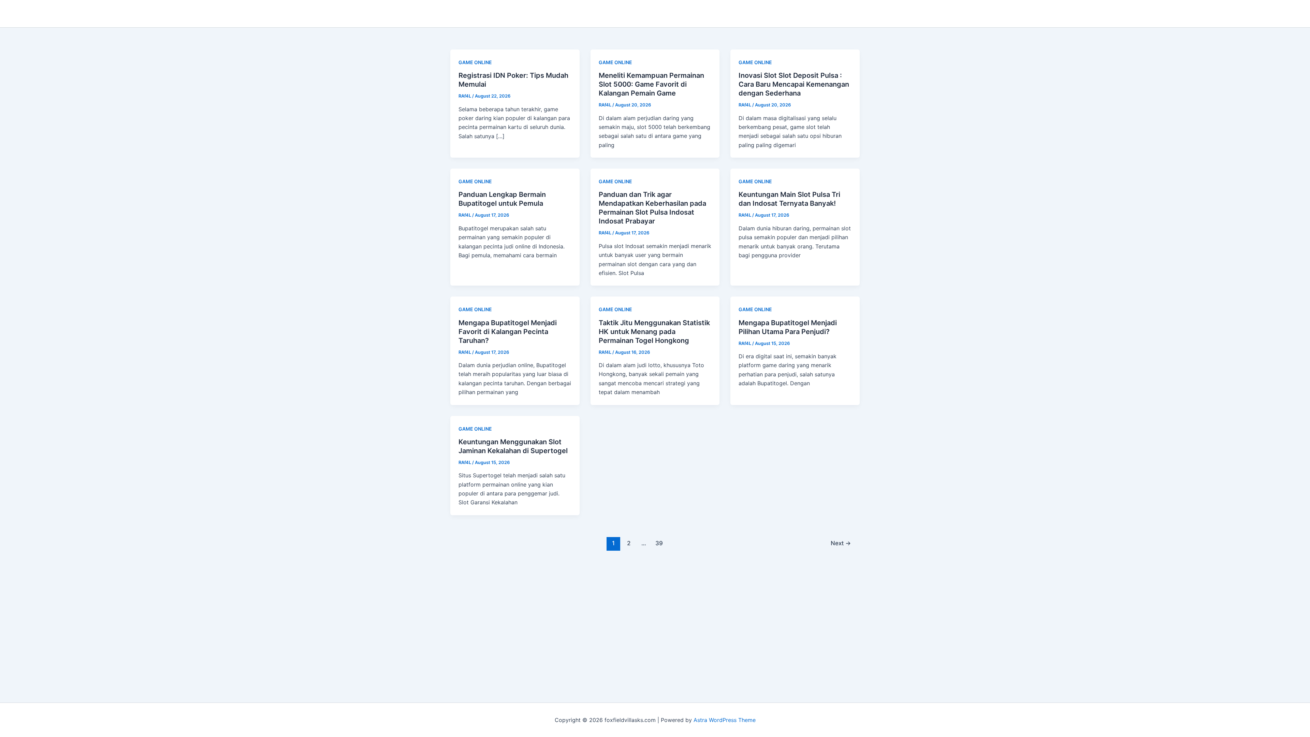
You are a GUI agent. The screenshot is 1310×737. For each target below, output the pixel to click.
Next (841, 543)
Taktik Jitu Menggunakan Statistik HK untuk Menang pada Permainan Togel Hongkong (654, 332)
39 (659, 543)
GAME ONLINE (475, 62)
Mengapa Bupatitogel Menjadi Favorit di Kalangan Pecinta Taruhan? (507, 332)
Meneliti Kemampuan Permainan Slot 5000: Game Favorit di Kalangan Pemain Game (651, 84)
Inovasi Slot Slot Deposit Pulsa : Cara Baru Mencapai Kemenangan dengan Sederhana (794, 84)
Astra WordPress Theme (725, 720)
